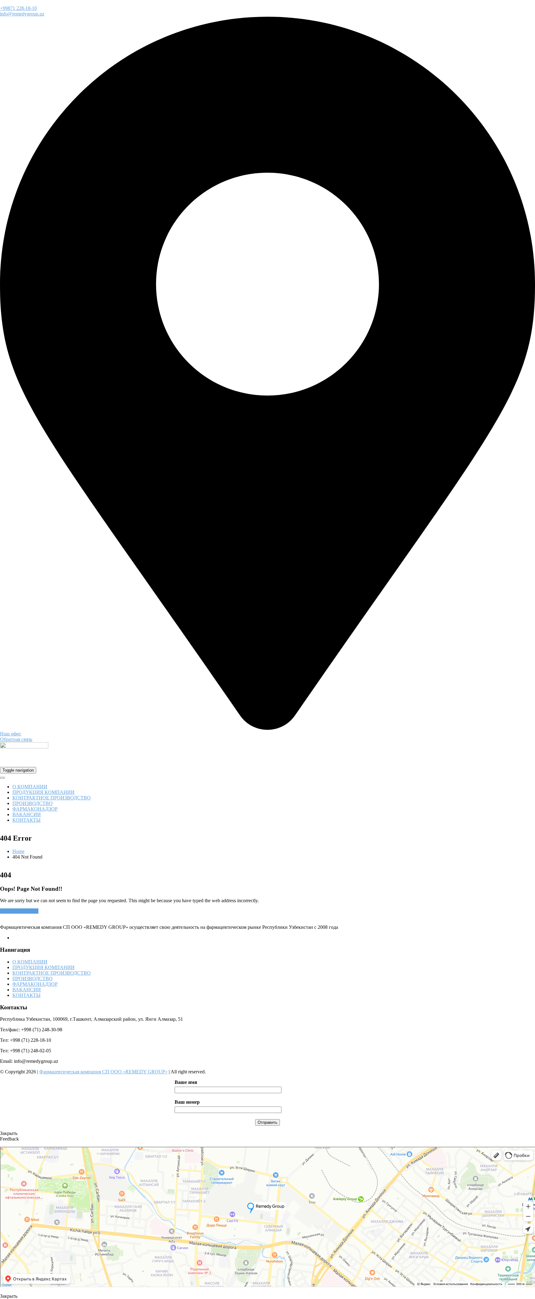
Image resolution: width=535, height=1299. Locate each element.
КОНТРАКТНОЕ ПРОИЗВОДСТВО (51, 797)
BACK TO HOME (19, 911)
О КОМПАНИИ (29, 786)
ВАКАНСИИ (26, 814)
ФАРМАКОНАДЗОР (35, 809)
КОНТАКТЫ (26, 820)
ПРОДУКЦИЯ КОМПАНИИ (43, 792)
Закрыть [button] (8, 1133)
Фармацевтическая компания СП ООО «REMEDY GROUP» (103, 1071)
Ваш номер (187, 1102)
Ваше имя (186, 1082)
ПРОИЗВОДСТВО (32, 803)
